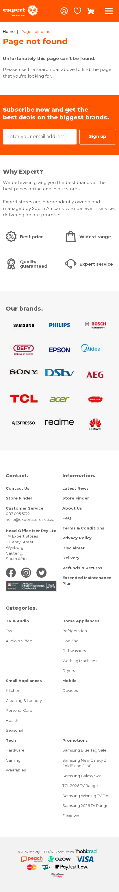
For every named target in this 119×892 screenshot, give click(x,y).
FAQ (66, 518)
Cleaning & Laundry (24, 700)
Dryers (68, 670)
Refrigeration (74, 630)
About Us (72, 508)
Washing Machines (79, 660)
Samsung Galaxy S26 (81, 775)
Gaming (13, 760)
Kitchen (13, 690)
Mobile (69, 680)
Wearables (16, 770)
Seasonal (14, 730)
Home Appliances (80, 621)
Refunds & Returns (82, 568)
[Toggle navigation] (109, 10)
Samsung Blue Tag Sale (84, 750)
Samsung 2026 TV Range (85, 805)
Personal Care (19, 710)
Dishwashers (74, 650)
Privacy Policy (77, 538)
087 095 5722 (18, 513)
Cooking (70, 641)
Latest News (75, 488)
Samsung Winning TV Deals (87, 795)
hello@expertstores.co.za (30, 519)
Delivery (70, 557)
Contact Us (17, 488)
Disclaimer (73, 548)
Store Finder (19, 498)
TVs (9, 630)
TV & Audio (17, 621)
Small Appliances (24, 680)
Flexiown (70, 815)
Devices (70, 690)
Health (12, 720)
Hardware (15, 750)
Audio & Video (19, 641)
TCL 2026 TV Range (80, 785)
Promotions (75, 740)
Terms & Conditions (83, 528)
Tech (11, 740)
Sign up (97, 136)
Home (9, 31)
